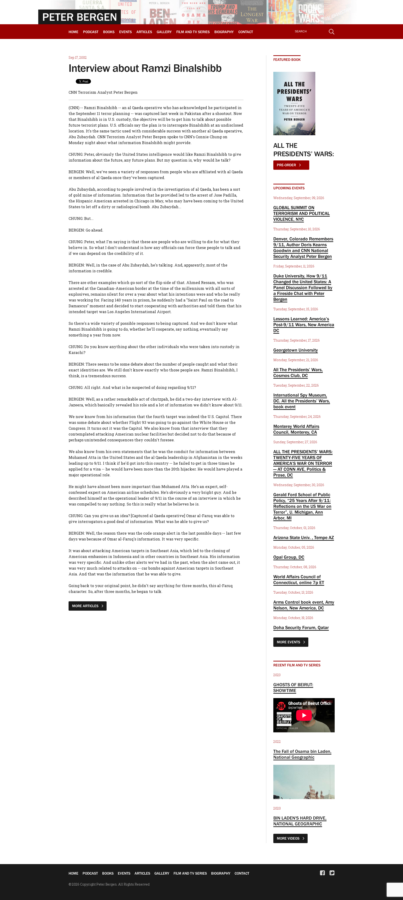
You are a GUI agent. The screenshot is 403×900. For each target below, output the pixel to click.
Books (109, 32)
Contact (245, 32)
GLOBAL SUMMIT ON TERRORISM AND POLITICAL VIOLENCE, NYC (301, 213)
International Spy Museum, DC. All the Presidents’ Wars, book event (301, 400)
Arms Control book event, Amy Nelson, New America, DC (303, 604)
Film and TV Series (193, 32)
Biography (224, 32)
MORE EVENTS (289, 642)
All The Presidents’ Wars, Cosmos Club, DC (298, 372)
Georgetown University (295, 350)
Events (125, 32)
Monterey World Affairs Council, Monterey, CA (296, 429)
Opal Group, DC (288, 557)
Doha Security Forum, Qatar (301, 627)
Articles (144, 32)
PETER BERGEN (79, 16)
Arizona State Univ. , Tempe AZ (303, 537)
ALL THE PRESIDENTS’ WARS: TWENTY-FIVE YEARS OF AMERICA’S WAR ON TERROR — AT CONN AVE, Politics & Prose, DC (303, 463)
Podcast (90, 32)
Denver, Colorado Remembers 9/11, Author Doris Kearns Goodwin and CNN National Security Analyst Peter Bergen (303, 247)
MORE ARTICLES (85, 606)
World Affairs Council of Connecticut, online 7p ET (298, 579)
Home (73, 32)
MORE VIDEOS (288, 838)
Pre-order (287, 165)
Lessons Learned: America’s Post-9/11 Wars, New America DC (303, 324)
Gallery (164, 32)
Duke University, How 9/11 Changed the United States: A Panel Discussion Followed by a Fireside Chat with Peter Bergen (302, 287)
